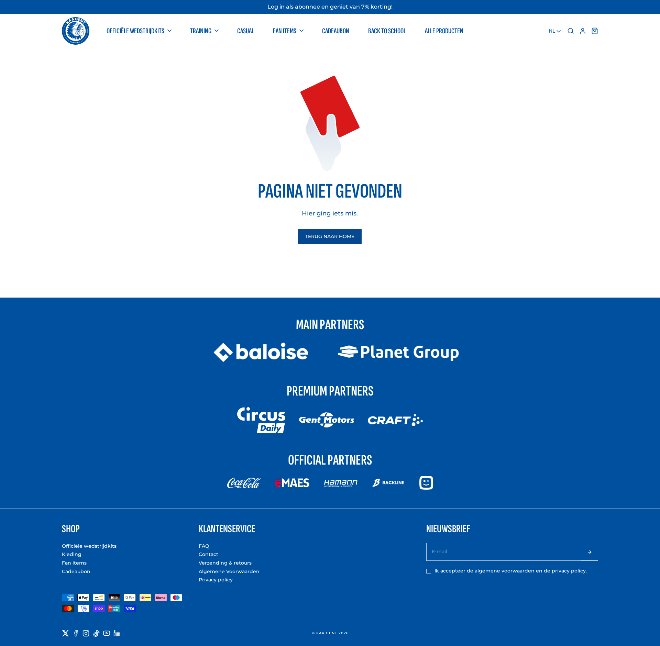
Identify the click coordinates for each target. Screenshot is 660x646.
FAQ (204, 546)
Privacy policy (216, 580)
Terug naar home (329, 236)
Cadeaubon (76, 571)
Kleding (71, 554)
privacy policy (569, 571)
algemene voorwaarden (505, 571)
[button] (140, 31)
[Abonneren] (589, 552)
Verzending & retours (225, 563)
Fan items (74, 563)
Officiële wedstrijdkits (89, 546)
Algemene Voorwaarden (229, 571)
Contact (208, 554)
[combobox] (555, 31)
